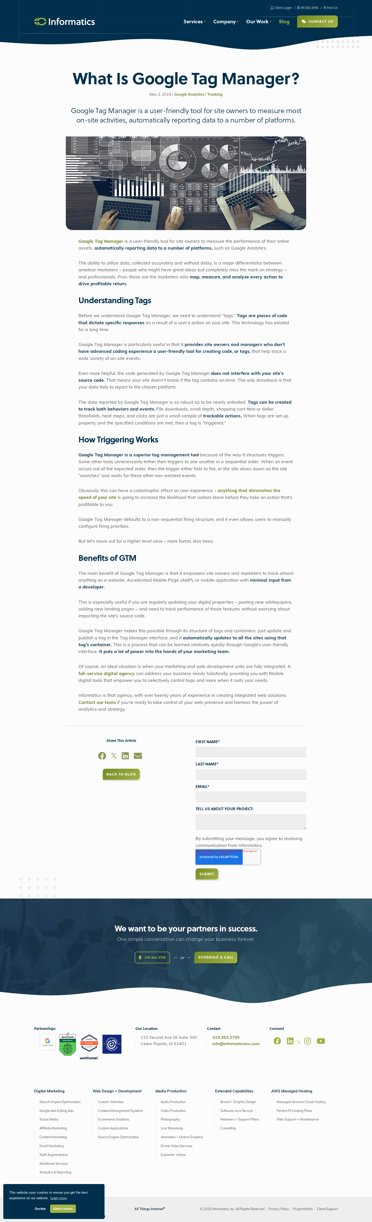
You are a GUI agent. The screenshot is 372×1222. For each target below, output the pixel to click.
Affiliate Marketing (53, 1128)
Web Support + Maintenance (298, 1119)
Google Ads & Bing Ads (56, 1110)
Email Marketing (51, 1146)
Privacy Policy (278, 1209)
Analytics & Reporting (55, 1172)
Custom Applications (113, 1128)
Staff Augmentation (53, 1155)
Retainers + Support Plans (239, 1119)
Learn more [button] (58, 1198)
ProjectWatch (303, 1209)
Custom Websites (110, 1102)
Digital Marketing (49, 1091)
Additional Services (53, 1163)
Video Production (173, 1110)
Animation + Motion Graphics (182, 1137)
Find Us (332, 7)
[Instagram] (307, 1041)
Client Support (327, 1209)
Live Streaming (172, 1128)
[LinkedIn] (125, 757)
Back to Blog (121, 774)
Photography (170, 1119)
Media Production (171, 1091)
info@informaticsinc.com (235, 1044)
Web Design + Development (117, 1091)
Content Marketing (53, 1137)
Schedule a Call (216, 957)
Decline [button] (40, 1208)
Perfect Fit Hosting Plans (294, 1110)
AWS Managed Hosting (291, 1091)
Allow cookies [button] (63, 1208)
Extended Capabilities (234, 1091)
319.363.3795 (308, 7)
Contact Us (320, 21)
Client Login (282, 7)
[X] (114, 757)
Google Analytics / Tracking (198, 95)
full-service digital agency (106, 674)
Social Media (48, 1119)
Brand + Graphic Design (238, 1102)
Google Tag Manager (100, 241)
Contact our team (97, 703)
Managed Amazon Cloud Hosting (301, 1102)
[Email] (138, 757)
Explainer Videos (173, 1155)
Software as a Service (236, 1110)
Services (193, 21)
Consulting (228, 1128)
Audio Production (173, 1102)
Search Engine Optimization (59, 1102)
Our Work (257, 21)
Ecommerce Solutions (113, 1119)
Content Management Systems (120, 1110)
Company (224, 21)
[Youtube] (321, 1041)
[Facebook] (102, 757)
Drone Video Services (176, 1146)
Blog (284, 21)
